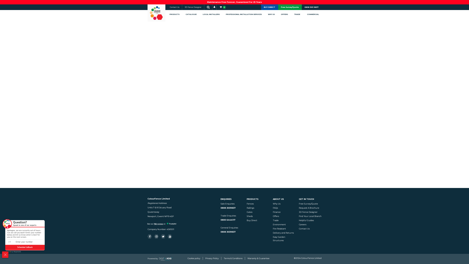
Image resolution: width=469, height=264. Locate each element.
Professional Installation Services (244, 14)
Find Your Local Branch (310, 216)
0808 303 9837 (311, 7)
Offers (284, 14)
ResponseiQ (13, 252)
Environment (279, 224)
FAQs (275, 208)
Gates (249, 212)
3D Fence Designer (193, 7)
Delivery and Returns (283, 233)
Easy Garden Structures (279, 239)
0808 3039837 (228, 208)
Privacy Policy (212, 258)
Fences (250, 204)
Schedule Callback (25, 247)
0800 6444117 (228, 220)
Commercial (313, 14)
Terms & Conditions (233, 258)
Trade (297, 14)
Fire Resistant (279, 229)
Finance (277, 212)
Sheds (250, 216)
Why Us (271, 14)
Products (175, 14)
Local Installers (211, 14)
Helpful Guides (306, 220)
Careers (302, 224)
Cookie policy (193, 258)
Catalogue (191, 14)
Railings (250, 208)
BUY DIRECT (269, 7)
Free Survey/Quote (290, 7)
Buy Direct (252, 220)
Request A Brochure (309, 208)
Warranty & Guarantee (258, 258)
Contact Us (174, 7)
